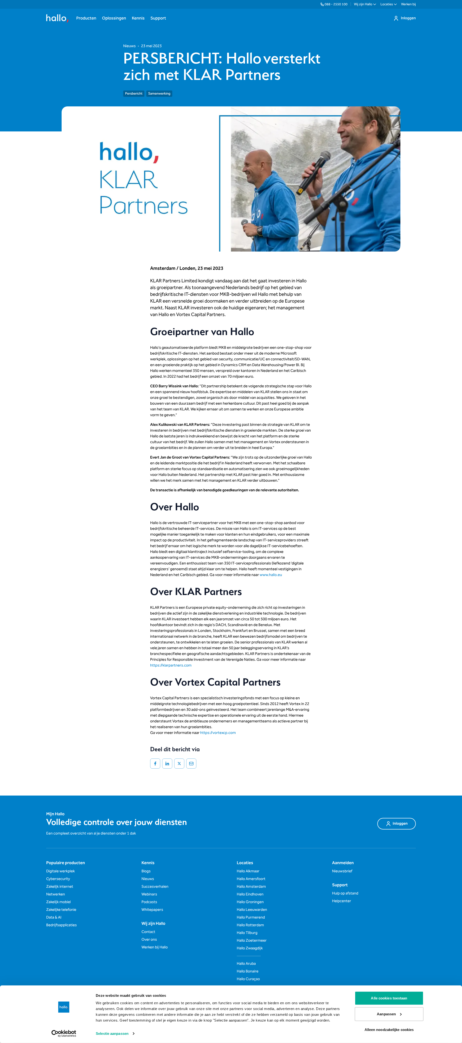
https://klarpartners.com (171, 665)
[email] (191, 763)
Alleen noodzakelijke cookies (389, 1030)
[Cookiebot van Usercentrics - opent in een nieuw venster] (64, 1033)
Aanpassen (386, 1014)
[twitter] (179, 763)
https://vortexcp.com (218, 733)
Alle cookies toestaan (389, 998)
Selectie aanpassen (112, 1033)
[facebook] (155, 763)
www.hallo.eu (271, 575)
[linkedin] (167, 763)
